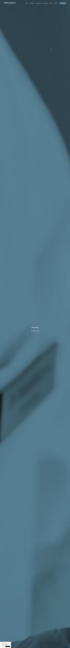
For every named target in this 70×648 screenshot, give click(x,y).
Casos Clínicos (45, 3)
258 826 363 (63, 3)
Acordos (50, 3)
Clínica (26, 3)
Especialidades (38, 3)
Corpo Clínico (31, 3)
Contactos (56, 3)
